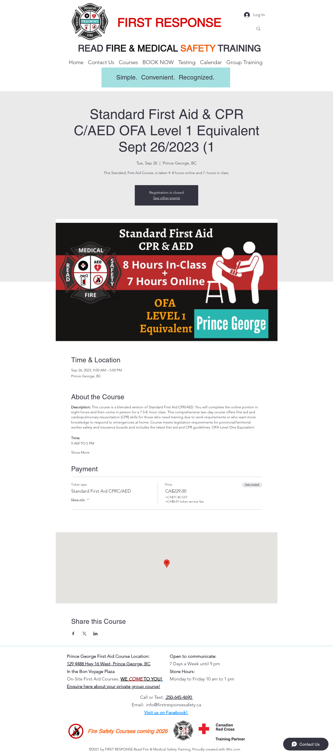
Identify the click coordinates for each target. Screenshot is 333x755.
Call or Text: (152, 697)
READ (92, 48)
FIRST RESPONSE (169, 22)
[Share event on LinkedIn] (95, 633)
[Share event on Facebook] (73, 633)
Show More (80, 452)
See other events (166, 198)
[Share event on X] (84, 633)
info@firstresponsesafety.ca (173, 704)
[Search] (258, 28)
